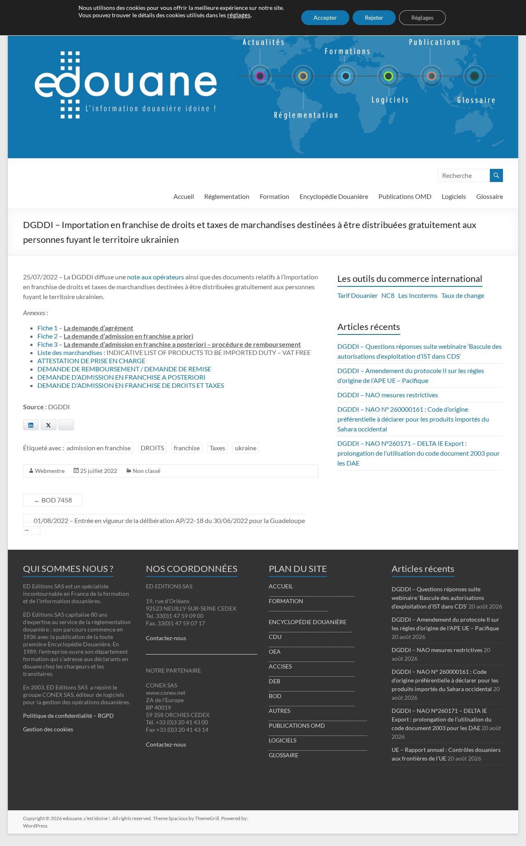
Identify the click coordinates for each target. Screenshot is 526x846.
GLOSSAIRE (283, 754)
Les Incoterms (418, 295)
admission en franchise (99, 448)
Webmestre (50, 470)
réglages (239, 15)
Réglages (422, 17)
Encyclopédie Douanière (334, 196)
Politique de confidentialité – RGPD (68, 715)
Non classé (146, 470)
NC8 (387, 295)
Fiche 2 (47, 336)
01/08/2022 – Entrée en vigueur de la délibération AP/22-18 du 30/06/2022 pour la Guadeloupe (164, 524)
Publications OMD (404, 196)
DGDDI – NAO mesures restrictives (387, 395)
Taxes (217, 448)
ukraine (245, 448)
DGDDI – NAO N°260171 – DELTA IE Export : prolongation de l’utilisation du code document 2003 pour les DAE (418, 453)
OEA (275, 651)
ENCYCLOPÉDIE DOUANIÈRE (307, 621)
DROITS (152, 448)
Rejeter (374, 17)
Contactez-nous (166, 637)
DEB (274, 681)
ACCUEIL (281, 586)
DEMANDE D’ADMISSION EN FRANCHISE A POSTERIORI (121, 377)
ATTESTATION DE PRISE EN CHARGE (91, 360)
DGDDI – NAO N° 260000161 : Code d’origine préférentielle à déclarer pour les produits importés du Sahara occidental (413, 419)
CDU (275, 636)
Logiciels (454, 196)
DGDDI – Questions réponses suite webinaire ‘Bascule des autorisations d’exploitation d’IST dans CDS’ (438, 598)
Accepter (325, 17)
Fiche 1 (47, 328)
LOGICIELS (282, 740)
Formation (274, 196)
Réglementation (226, 196)
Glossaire (489, 196)
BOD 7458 (53, 500)
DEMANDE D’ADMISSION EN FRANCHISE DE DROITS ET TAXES (130, 385)
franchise (187, 448)
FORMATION (286, 600)
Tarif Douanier (357, 295)
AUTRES (279, 710)
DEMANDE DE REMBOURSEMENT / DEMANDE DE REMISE (124, 369)
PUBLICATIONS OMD (297, 725)
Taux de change (462, 295)
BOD (275, 695)
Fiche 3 (47, 344)
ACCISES (280, 666)
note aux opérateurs (155, 277)
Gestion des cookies (48, 729)
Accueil (183, 196)
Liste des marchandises (69, 352)
